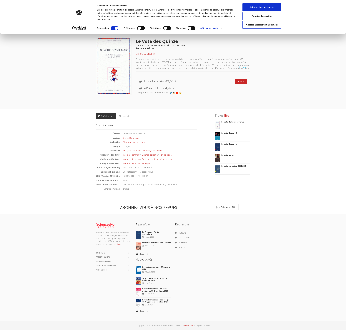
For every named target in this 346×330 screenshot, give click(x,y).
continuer (118, 244)
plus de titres (145, 254)
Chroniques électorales (134, 142)
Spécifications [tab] (107, 116)
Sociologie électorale (152, 150)
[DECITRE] (177, 92)
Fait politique (166, 154)
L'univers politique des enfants (156, 242)
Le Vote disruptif (229, 133)
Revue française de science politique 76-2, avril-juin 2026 (155, 290)
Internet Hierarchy (131, 154)
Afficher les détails (209, 28)
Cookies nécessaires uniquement (261, 25)
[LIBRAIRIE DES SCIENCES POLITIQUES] (170, 92)
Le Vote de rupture (230, 144)
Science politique (150, 154)
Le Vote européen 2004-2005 (233, 166)
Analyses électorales (132, 150)
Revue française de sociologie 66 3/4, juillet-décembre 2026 (155, 301)
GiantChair (188, 325)
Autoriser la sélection (262, 16)
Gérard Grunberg (145, 53)
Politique (146, 163)
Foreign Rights (103, 257)
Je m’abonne (223, 207)
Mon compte (101, 270)
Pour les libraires (104, 261)
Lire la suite (243, 67)
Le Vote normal (228, 155)
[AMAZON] (174, 92)
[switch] (141, 28)
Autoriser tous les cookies (261, 7)
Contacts (100, 253)
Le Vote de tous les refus (232, 122)
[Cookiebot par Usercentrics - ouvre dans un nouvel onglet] (79, 28)
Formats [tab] (126, 116)
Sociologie (146, 159)
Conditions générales (106, 265)
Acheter (241, 81)
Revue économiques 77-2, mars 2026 (156, 268)
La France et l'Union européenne (151, 233)
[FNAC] (180, 92)
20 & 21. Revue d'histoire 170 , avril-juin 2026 (155, 279)
